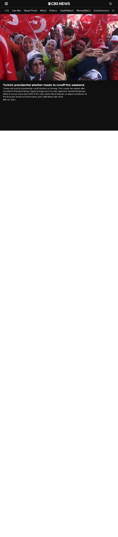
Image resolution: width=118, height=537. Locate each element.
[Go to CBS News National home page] (59, 3)
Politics (53, 10)
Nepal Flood (30, 10)
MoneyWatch (84, 10)
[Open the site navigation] (23, 3)
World (43, 10)
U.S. (7, 10)
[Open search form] (110, 3)
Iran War (16, 10)
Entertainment (101, 10)
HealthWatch (67, 10)
